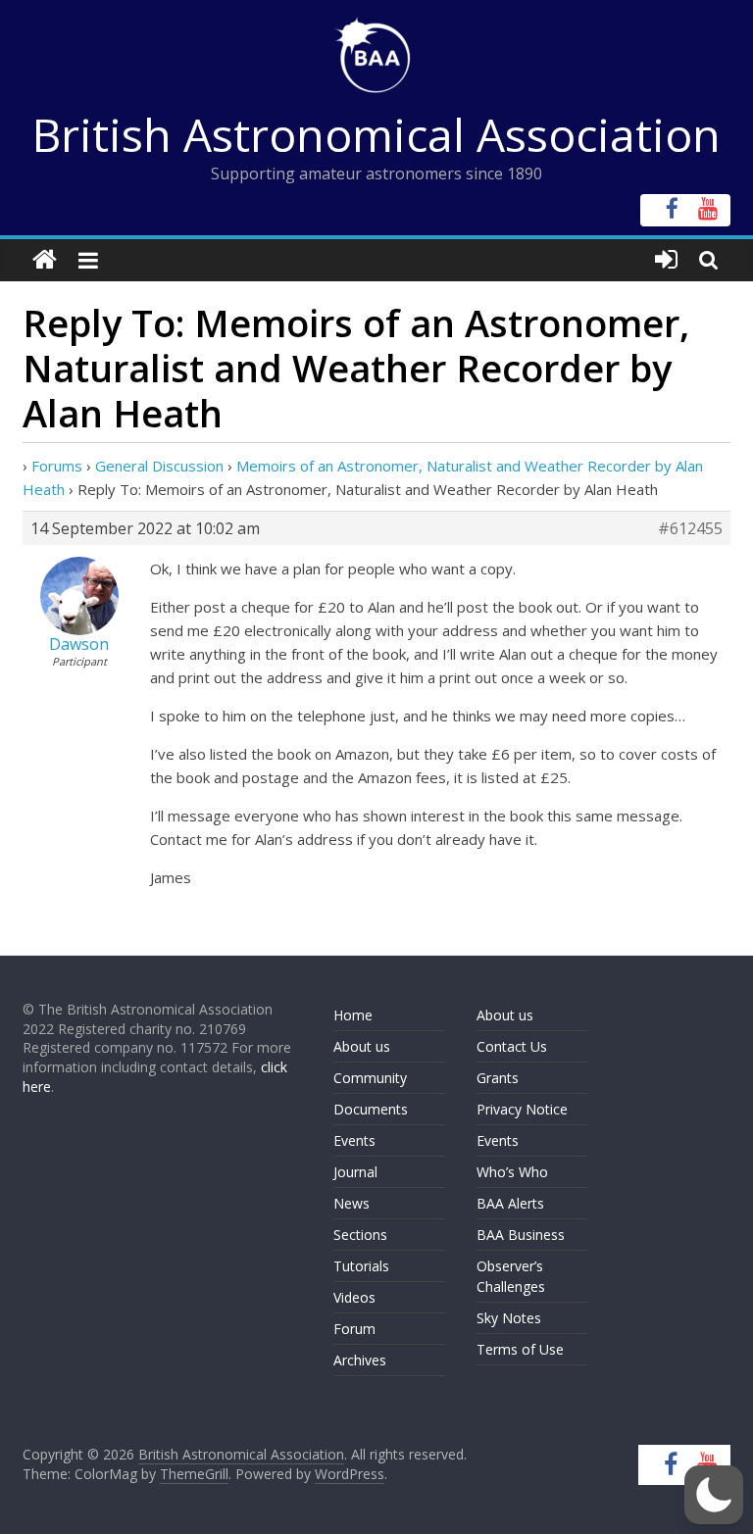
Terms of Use (520, 1349)
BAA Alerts (510, 1203)
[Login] (666, 260)
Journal (355, 1172)
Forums (56, 465)
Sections (360, 1234)
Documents (370, 1109)
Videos (354, 1297)
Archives (359, 1360)
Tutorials (361, 1266)
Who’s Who (512, 1172)
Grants (498, 1077)
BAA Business (521, 1234)
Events (354, 1140)
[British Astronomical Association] (45, 260)
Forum (354, 1328)
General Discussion (159, 465)
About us (361, 1046)
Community (370, 1077)
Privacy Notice (522, 1109)
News (351, 1203)
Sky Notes (509, 1318)
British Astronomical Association (376, 134)
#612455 (690, 528)
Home (353, 1015)
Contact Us (512, 1046)
